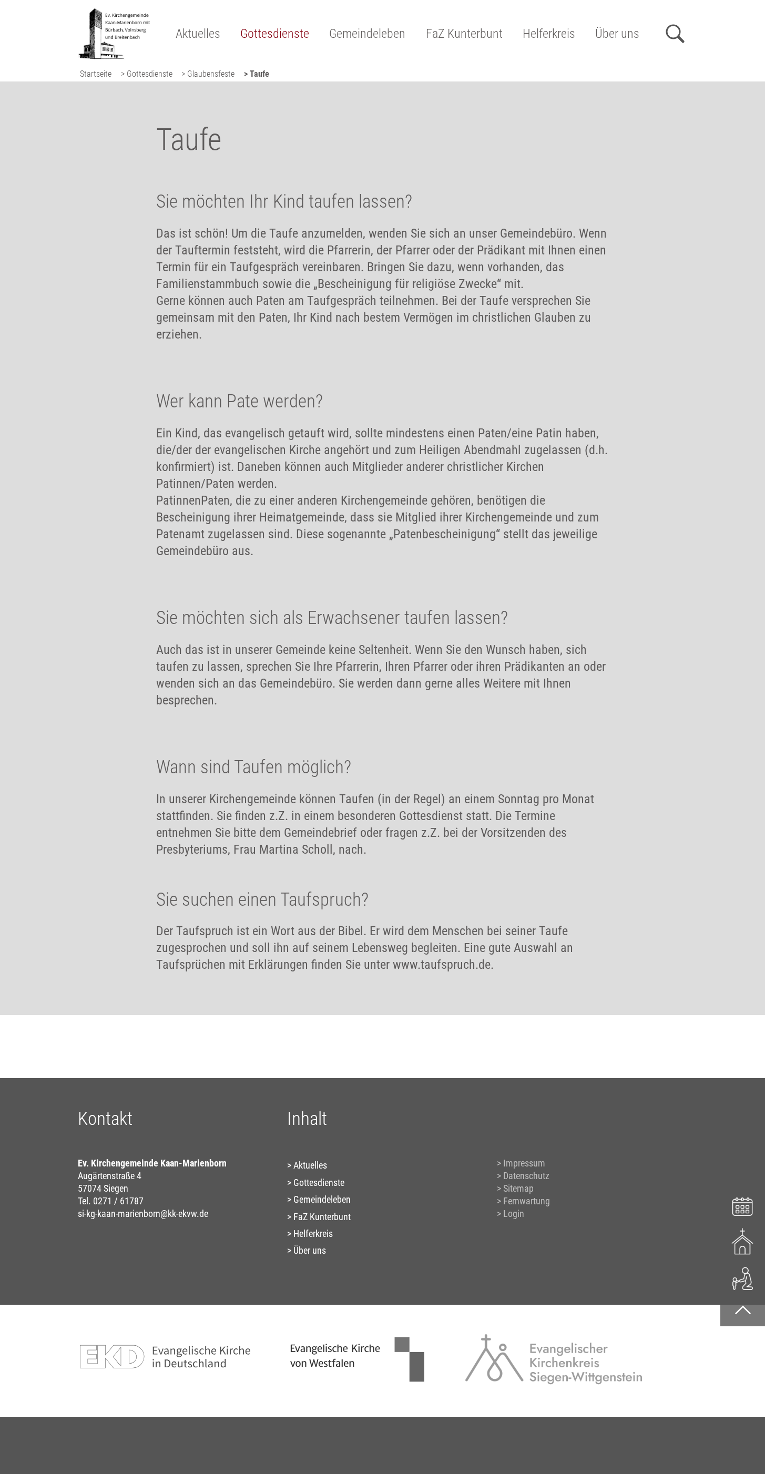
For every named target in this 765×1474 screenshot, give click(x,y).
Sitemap (518, 1188)
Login (513, 1213)
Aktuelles (198, 33)
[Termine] (742, 1205)
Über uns (617, 33)
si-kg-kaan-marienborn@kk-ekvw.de (143, 1213)
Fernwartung (526, 1200)
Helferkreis (549, 33)
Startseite (95, 74)
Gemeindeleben (367, 33)
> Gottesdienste (146, 74)
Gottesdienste (274, 33)
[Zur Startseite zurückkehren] (114, 13)
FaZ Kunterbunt (464, 33)
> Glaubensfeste (207, 74)
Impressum (524, 1163)
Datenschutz (526, 1175)
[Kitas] (742, 1277)
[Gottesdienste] (742, 1241)
